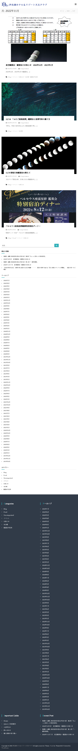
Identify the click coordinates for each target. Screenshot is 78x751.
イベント (15, 77)
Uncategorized (8, 478)
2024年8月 (7, 340)
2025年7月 (6, 311)
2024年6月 (7, 345)
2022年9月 (7, 388)
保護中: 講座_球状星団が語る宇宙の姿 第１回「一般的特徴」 (21, 262)
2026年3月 (7, 291)
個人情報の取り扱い (10, 733)
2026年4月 (7, 289)
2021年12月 (7, 402)
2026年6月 (7, 283)
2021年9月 (7, 407)
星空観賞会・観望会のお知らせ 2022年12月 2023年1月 (29, 65)
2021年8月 (7, 410)
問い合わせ (7, 730)
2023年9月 (7, 365)
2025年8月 (6, 308)
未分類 (27, 77)
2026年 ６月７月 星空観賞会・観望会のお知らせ (17, 264)
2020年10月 (7, 433)
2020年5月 (6, 447)
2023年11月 (7, 359)
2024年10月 (7, 334)
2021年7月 (7, 413)
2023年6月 (7, 371)
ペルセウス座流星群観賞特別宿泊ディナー (23, 226)
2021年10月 (7, 405)
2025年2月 (6, 325)
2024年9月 (7, 337)
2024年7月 (7, 342)
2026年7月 (7, 280)
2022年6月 (7, 393)
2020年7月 (7, 441)
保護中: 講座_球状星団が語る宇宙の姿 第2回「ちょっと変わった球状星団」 (25, 256)
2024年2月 (7, 354)
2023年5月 (6, 373)
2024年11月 (7, 331)
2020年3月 (7, 450)
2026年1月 (7, 297)
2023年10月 (7, 362)
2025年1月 (6, 328)
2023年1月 (7, 379)
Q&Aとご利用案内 (10, 724)
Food (14, 238)
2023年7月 (7, 368)
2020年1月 (7, 453)
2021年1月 (7, 427)
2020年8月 (7, 438)
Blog (9, 77)
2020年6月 (7, 444)
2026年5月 (6, 286)
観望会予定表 (34, 77)
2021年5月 (6, 419)
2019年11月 (7, 458)
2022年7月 (7, 390)
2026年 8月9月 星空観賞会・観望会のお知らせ (17, 259)
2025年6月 (6, 314)
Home (6, 721)
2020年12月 (7, 430)
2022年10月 (7, 385)
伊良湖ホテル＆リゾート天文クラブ (22, 745)
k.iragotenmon (24, 68)
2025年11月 (7, 300)
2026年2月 (7, 294)
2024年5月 (6, 348)
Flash (51, 745)
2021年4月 (7, 422)
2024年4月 (7, 351)
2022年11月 (7, 382)
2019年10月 (7, 461)
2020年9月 (7, 436)
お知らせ (21, 77)
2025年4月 (6, 320)
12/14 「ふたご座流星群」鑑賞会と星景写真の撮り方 (28, 119)
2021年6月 (7, 416)
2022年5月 (6, 396)
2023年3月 (7, 376)
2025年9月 (6, 306)
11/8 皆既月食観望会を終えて (18, 173)
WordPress (5, 748)
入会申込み (7, 727)
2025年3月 (6, 323)
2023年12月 (7, 356)
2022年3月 (7, 399)
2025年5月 (6, 317)
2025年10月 (7, 303)
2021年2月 (7, 424)
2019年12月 (7, 455)
